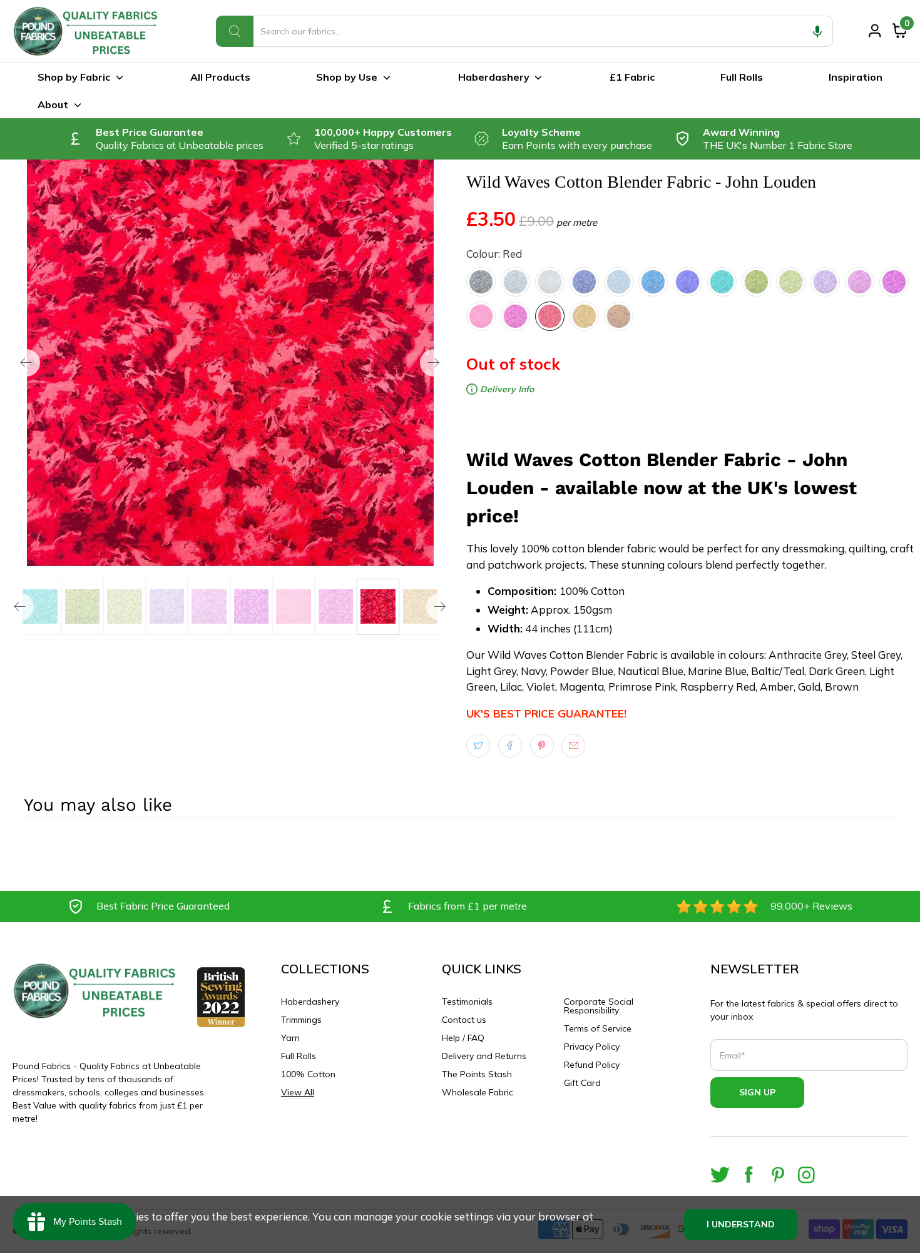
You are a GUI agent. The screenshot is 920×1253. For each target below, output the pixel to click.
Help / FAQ (463, 1037)
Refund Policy (592, 1064)
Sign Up (757, 1092)
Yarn (290, 1037)
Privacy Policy (592, 1046)
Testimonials (467, 1001)
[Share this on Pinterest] (542, 746)
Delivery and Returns (484, 1056)
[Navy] (584, 282)
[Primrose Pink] (481, 316)
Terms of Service (597, 1028)
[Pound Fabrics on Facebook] (749, 1174)
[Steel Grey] (515, 282)
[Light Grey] (550, 282)
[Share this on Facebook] (510, 746)
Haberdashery (493, 77)
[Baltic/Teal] (722, 282)
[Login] (875, 31)
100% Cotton (308, 1074)
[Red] (550, 316)
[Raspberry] (515, 316)
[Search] (234, 31)
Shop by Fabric (74, 77)
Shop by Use (346, 77)
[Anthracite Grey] (481, 282)
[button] (817, 31)
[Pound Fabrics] (88, 31)
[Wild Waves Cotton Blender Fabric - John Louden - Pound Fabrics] (230, 363)
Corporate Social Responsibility (598, 1006)
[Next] (433, 363)
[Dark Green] (756, 282)
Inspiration (855, 77)
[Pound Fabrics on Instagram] (806, 1174)
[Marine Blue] (687, 282)
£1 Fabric (632, 77)
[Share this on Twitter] (478, 746)
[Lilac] (825, 282)
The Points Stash (477, 1074)
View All (297, 1092)
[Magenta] (894, 282)
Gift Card (582, 1082)
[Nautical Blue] (653, 282)
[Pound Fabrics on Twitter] (720, 1174)
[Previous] (26, 363)
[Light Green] (790, 282)
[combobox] (524, 31)
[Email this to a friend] (573, 746)
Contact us (464, 1019)
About (53, 104)
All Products (220, 77)
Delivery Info (506, 389)
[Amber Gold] (584, 316)
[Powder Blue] (618, 282)
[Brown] (618, 316)
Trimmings (301, 1019)
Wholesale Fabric (477, 1092)
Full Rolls (741, 77)
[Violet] (859, 282)
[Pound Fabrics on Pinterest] (777, 1174)
